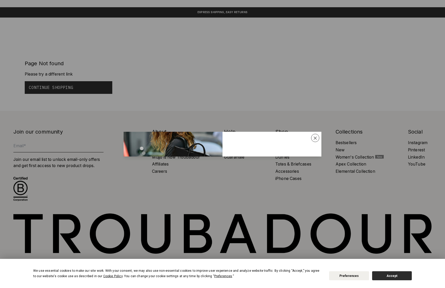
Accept (392, 276)
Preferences (349, 276)
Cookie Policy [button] (113, 276)
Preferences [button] (223, 276)
